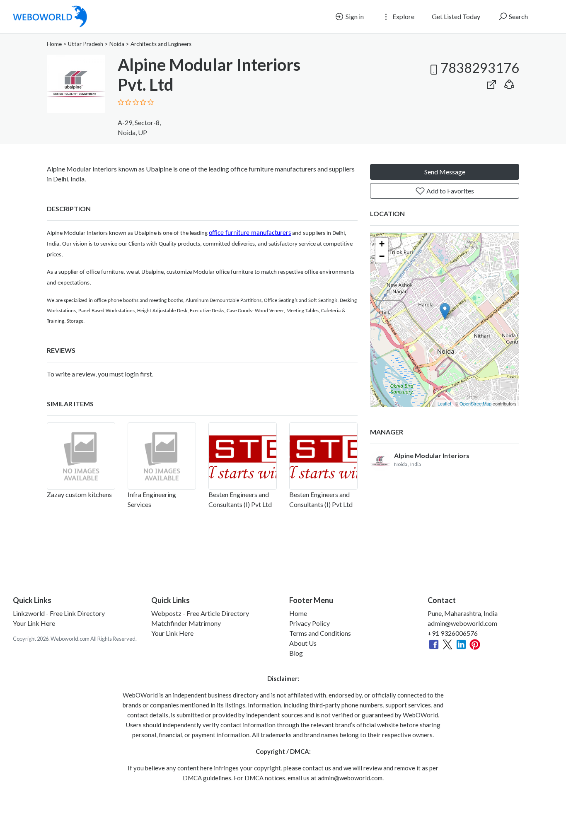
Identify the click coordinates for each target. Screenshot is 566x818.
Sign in (354, 16)
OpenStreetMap (475, 403)
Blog (296, 653)
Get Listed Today (456, 16)
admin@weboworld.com (462, 623)
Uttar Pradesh (85, 44)
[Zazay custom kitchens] (81, 456)
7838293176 (479, 68)
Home (54, 44)
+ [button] (382, 244)
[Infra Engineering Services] (162, 456)
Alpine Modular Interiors (431, 455)
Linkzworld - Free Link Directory (59, 613)
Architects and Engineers (161, 44)
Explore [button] (402, 16)
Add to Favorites (449, 191)
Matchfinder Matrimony (186, 623)
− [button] (382, 256)
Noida (116, 44)
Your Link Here (34, 623)
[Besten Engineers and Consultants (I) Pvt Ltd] (242, 456)
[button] (509, 83)
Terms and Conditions (320, 633)
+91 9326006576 (453, 633)
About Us (303, 643)
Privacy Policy (309, 623)
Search (518, 16)
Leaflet (444, 403)
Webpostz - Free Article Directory (200, 613)
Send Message (444, 172)
